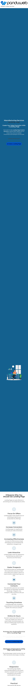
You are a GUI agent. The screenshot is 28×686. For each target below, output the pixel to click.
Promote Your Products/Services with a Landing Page (14, 632)
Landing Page (14, 121)
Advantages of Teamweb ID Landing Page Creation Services (14, 649)
